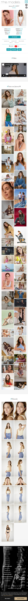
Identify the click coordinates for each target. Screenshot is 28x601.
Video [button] (19, 49)
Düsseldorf (7, 554)
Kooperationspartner (7, 576)
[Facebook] (26, 5)
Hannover (7, 560)
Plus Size (19, 556)
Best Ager (19, 554)
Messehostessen (7, 566)
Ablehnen (7, 598)
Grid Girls (7, 568)
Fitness (20, 560)
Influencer (19, 564)
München (7, 558)
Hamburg (7, 552)
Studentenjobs (7, 574)
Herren (20, 552)
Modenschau (20, 562)
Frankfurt (7, 564)
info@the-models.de (21, 571)
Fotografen (7, 580)
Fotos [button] (8, 49)
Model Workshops (7, 578)
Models (20, 547)
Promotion (7, 570)
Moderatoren (7, 572)
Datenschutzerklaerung (8, 595)
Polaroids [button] (14, 49)
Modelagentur (7, 547)
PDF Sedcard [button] (14, 37)
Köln (7, 556)
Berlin (7, 549)
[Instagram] (26, 8)
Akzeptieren (20, 598)
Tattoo (19, 558)
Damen (19, 549)
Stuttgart (7, 562)
